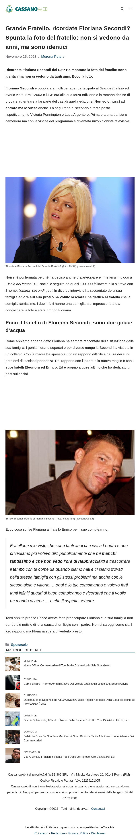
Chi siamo (41, 833)
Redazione (58, 833)
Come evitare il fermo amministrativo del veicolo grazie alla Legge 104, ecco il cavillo (76, 683)
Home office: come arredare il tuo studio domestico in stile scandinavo (67, 665)
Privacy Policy (78, 833)
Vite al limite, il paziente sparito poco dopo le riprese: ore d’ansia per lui (69, 756)
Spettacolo (19, 645)
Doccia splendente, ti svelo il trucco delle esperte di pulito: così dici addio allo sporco (76, 720)
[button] (122, 9)
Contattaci (98, 808)
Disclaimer (98, 833)
